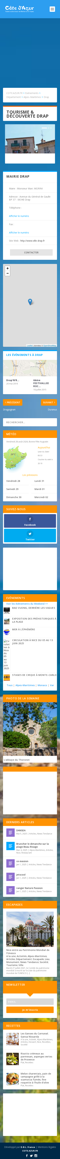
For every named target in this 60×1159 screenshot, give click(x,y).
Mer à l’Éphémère (23, 629)
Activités (22, 956)
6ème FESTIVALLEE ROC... (41, 383)
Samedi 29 (12, 489)
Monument (12, 962)
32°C (23, 457)
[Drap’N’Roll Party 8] (16, 368)
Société (44, 962)
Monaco (42, 685)
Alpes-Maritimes (25, 685)
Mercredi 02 (41, 497)
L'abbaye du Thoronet (17, 759)
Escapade (38, 959)
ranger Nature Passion (29, 888)
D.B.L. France (28, 1147)
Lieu (47, 959)
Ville (20, 965)
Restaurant (27, 852)
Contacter (31, 252)
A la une (11, 956)
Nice (18, 852)
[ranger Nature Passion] (10, 890)
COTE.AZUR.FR (30, 1150)
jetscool (21, 874)
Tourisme (12, 965)
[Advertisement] (30, 50)
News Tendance (44, 833)
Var (52, 685)
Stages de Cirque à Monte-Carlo (34, 675)
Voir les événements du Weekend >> (27, 603)
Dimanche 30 (13, 497)
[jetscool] (10, 877)
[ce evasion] (10, 863)
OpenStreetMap (49, 345)
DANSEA (21, 830)
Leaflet (29, 345)
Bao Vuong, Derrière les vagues (33, 607)
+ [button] (7, 268)
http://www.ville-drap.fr (32, 240)
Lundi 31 (39, 480)
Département (24, 959)
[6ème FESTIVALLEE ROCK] (43, 368)
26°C (13, 454)
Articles (32, 833)
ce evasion (22, 861)
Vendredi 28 (13, 480)
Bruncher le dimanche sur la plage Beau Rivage (32, 845)
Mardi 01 (39, 489)
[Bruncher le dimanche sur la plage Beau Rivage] (10, 846)
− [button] (7, 273)
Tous (10, 685)
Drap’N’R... (12, 380)
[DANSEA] (10, 832)
